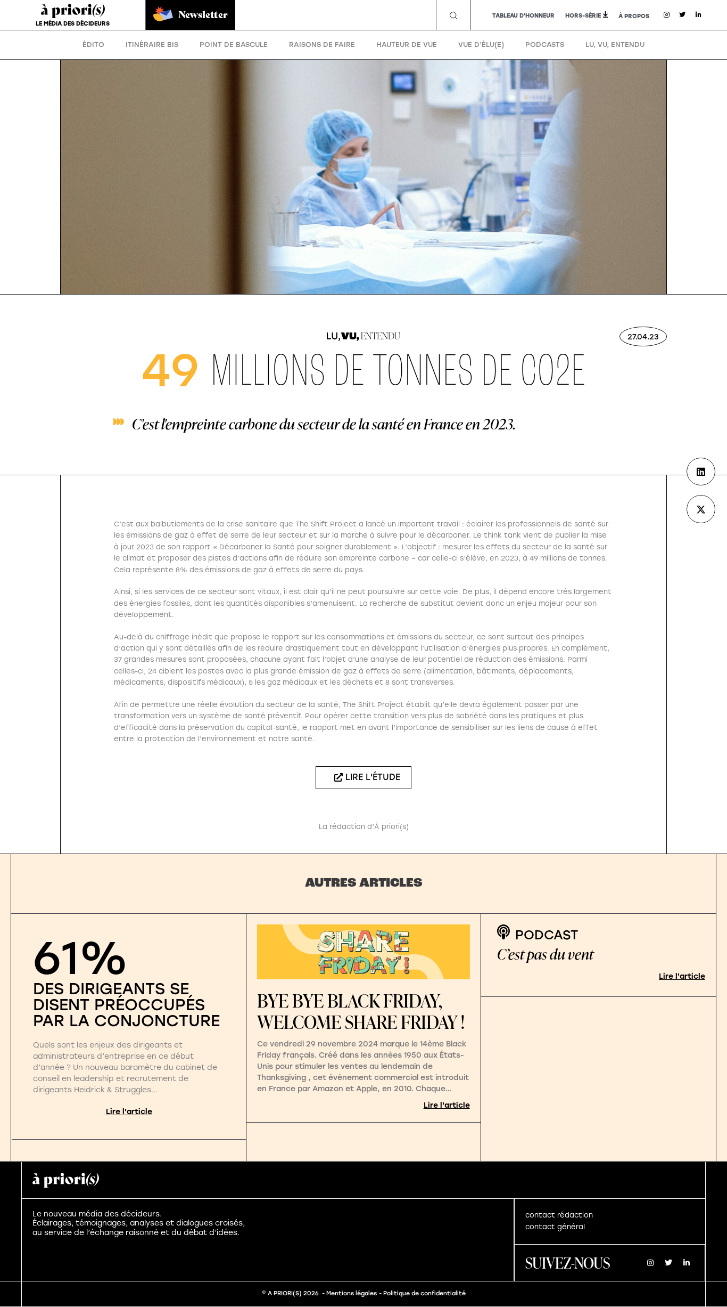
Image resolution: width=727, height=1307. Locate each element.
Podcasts (544, 44)
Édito (93, 44)
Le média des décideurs (73, 23)
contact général (555, 1227)
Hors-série (583, 15)
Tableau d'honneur (523, 15)
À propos (633, 16)
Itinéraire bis (152, 44)
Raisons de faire (322, 44)
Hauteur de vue (406, 44)
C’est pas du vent (545, 954)
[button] (453, 15)
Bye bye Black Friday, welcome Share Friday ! (361, 1011)
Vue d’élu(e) (481, 44)
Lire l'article (129, 1112)
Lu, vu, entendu (615, 44)
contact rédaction (559, 1215)
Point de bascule (234, 44)
